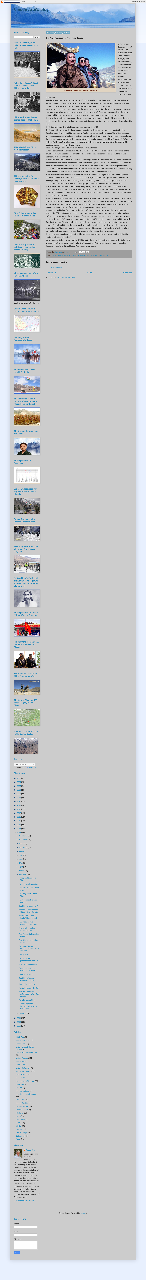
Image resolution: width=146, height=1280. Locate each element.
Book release (21, 1078)
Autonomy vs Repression (28, 884)
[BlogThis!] (82, 252)
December (23, 836)
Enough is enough (25, 974)
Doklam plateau (22, 1091)
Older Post (127, 273)
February (23, 875)
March (22, 871)
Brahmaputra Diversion (25, 1081)
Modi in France (22, 1110)
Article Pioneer (22, 1058)
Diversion (20, 1084)
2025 (19, 782)
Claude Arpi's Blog (31, 9)
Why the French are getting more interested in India (29, 994)
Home (89, 273)
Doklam (19, 1088)
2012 (19, 833)
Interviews (20, 1100)
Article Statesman (23, 1068)
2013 (19, 829)
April (21, 867)
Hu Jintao (76, 255)
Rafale (18, 1123)
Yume (18, 1139)
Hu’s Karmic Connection (28, 965)
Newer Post (51, 273)
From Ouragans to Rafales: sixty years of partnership (28, 1006)
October (22, 844)
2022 (19, 794)
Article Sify (20, 1065)
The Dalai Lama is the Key (29, 988)
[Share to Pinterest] (88, 252)
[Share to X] (84, 252)
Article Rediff (21, 1062)
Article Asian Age (22, 1041)
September (23, 848)
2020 (19, 802)
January (22, 1013)
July (21, 855)
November (23, 840)
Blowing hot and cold (27, 984)
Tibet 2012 (94, 255)
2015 (19, 821)
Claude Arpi (30, 1150)
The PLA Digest (22, 1133)
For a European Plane (27, 1000)
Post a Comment (55, 267)
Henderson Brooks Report (26, 1094)
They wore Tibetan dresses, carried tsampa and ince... (29, 948)
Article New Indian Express (26, 1053)
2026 (19, 778)
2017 (19, 813)
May (21, 863)
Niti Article (20, 1120)
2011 (19, 1018)
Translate (32, 767)
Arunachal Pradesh (23, 1071)
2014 (19, 825)
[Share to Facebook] (86, 252)
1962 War (20, 1037)
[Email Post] (75, 252)
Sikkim (18, 1126)
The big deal (23, 955)
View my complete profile (24, 1201)
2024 (19, 786)
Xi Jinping (20, 1136)
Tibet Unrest (103, 255)
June (21, 859)
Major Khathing (22, 1103)
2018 (19, 809)
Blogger (83, 1213)
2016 (19, 817)
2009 (19, 1026)
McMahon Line (22, 1106)
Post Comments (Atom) (66, 278)
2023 (19, 790)
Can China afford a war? (28, 906)
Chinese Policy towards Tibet (62, 255)
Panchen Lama (85, 255)
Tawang (19, 1129)
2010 (19, 1022)
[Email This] (80, 252)
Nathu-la (19, 1113)
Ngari (18, 1116)
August (22, 852)
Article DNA (20, 1044)
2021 (19, 798)
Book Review (21, 1075)
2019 (19, 805)
